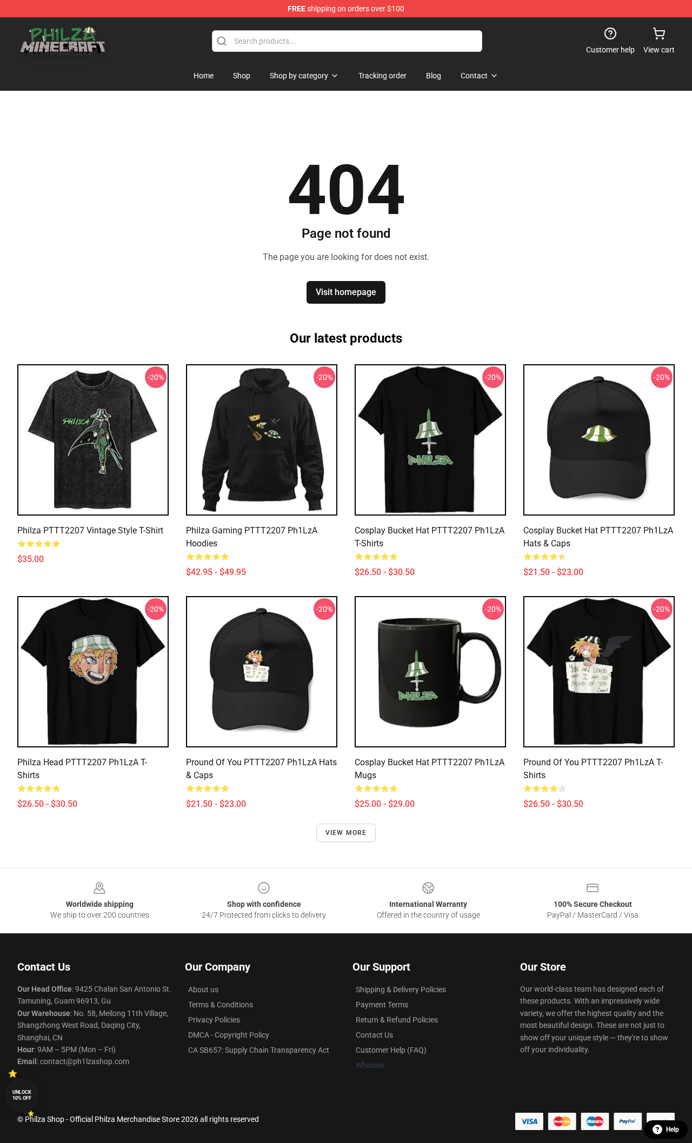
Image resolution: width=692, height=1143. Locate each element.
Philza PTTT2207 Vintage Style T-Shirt (90, 530)
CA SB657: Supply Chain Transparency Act (258, 1050)
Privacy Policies (214, 1019)
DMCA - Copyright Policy (228, 1035)
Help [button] (672, 1129)
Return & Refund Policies (397, 1019)
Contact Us (374, 1035)
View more (346, 833)
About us (203, 989)
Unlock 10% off (21, 1095)
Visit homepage (346, 292)
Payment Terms (382, 1004)
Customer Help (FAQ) (391, 1050)
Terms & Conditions (220, 1004)
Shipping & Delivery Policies (401, 989)
